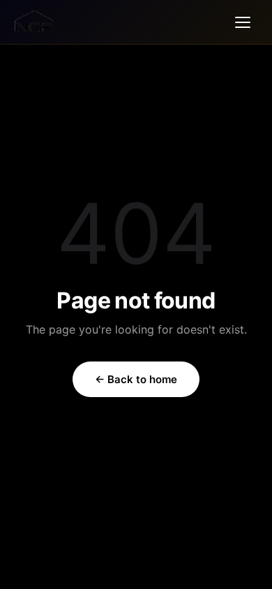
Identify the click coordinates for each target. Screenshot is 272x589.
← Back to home (136, 379)
